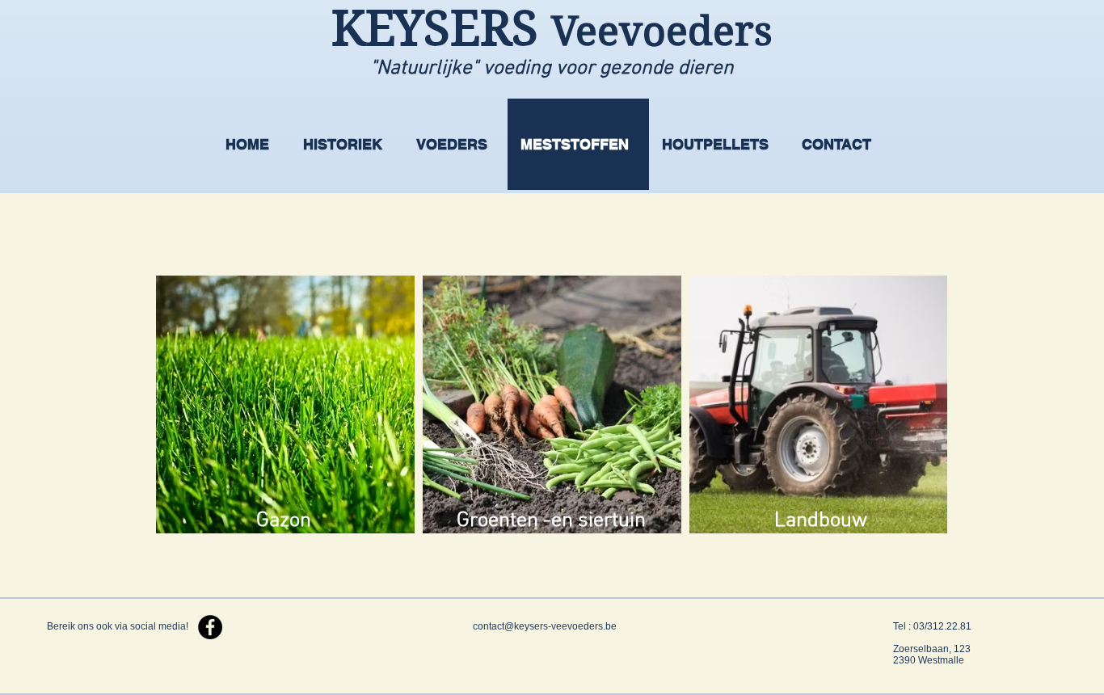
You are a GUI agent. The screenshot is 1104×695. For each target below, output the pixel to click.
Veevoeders (662, 31)
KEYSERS (441, 28)
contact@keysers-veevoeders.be (545, 626)
